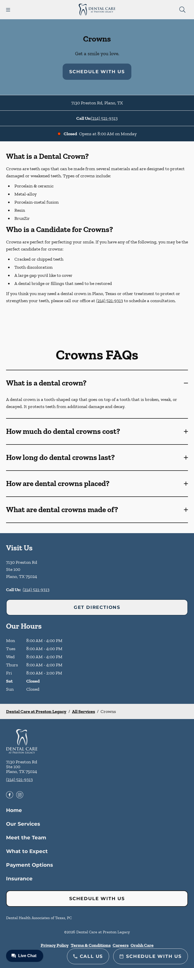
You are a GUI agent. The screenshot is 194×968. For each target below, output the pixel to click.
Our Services (23, 824)
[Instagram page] (19, 794)
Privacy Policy (55, 945)
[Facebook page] (9, 794)
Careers (121, 945)
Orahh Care (142, 945)
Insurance (19, 879)
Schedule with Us (97, 71)
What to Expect (27, 851)
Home (14, 810)
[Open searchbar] (182, 9)
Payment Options (29, 865)
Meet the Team (26, 838)
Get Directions (97, 607)
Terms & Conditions (91, 945)
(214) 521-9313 (104, 118)
